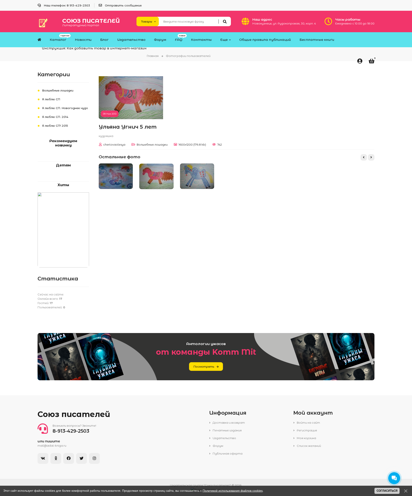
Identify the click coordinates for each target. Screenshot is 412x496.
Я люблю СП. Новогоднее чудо (65, 108)
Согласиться (387, 490)
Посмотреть (203, 366)
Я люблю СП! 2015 (55, 125)
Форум (217, 445)
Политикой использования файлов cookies (233, 490)
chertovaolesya (114, 144)
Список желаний (308, 445)
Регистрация (306, 430)
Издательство (224, 438)
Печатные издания (227, 430)
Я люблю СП (51, 99)
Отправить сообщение (123, 5)
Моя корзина (306, 438)
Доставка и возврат (228, 422)
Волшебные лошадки (152, 144)
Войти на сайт (308, 422)
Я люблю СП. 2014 (55, 117)
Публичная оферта (227, 453)
